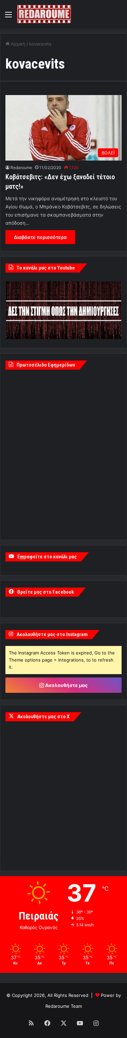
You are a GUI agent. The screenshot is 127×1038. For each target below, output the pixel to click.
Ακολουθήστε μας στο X (43, 716)
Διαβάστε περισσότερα (40, 237)
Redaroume (21, 167)
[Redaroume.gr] (44, 14)
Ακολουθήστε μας (66, 685)
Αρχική (17, 44)
